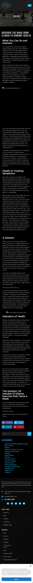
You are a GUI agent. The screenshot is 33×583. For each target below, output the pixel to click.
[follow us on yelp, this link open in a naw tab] (12, 503)
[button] (30, 566)
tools (9, 386)
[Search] (29, 434)
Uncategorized (9, 468)
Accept (16, 579)
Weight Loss (9, 470)
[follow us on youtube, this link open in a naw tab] (24, 503)
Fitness (7, 447)
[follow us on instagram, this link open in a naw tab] (20, 503)
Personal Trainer (10, 459)
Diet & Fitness (9, 445)
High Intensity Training (12, 451)
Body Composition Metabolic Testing (16, 444)
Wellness (8, 472)
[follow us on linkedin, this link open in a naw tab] (16, 503)
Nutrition (7, 457)
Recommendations (11, 465)
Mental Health (9, 455)
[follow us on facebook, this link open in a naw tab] (8, 503)
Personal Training (10, 461)
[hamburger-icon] (29, 5)
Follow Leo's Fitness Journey (14, 449)
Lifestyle (7, 453)
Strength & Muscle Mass (12, 466)
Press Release (9, 463)
